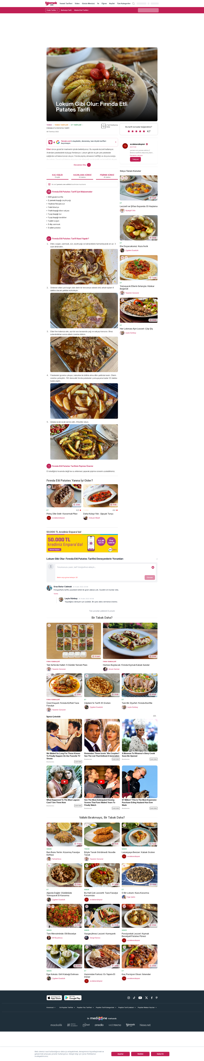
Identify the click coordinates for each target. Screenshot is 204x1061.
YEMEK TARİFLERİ (61, 125)
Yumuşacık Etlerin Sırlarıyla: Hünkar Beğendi (137, 287)
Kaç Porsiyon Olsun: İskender (136, 974)
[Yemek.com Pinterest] (156, 998)
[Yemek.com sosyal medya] (98, 1018)
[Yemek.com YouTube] (140, 998)
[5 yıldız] (144, 131)
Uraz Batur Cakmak (63, 586)
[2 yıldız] (132, 131)
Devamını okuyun (136, 155)
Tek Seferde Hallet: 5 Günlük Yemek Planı (67, 665)
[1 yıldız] (128, 131)
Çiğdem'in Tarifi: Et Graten (97, 703)
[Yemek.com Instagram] (129, 998)
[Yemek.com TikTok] (134, 998)
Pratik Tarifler (51, 10)
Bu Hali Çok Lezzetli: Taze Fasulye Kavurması (101, 894)
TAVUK (86, 849)
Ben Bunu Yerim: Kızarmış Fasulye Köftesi (63, 853)
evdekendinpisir (137, 144)
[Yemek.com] (51, 3)
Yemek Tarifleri (66, 3)
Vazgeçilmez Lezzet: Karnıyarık (100, 933)
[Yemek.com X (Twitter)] (146, 998)
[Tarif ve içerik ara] (133, 3)
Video (77, 3)
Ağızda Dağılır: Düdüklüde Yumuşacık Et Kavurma (59, 894)
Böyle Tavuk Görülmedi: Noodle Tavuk (99, 853)
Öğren (104, 3)
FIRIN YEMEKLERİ (53, 661)
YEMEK (49, 125)
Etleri (49, 149)
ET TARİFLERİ (76, 125)
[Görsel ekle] (153, 567)
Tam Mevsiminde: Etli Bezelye (61, 933)
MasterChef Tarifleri (81, 10)
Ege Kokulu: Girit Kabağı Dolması (63, 974)
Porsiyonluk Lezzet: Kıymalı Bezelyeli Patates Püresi (135, 934)
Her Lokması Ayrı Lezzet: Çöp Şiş (136, 328)
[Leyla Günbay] (61, 599)
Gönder (150, 577)
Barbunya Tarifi (66, 10)
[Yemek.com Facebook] (151, 998)
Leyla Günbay (71, 598)
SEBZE (49, 849)
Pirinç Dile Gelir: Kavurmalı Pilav (62, 513)
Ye (98, 3)
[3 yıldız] (136, 131)
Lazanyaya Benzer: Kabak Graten (138, 852)
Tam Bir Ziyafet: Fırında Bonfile (137, 703)
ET (48, 510)
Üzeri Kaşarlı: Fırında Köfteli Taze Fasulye (63, 704)
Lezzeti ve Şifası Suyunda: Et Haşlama (138, 206)
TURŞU (86, 510)
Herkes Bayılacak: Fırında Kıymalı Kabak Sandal (126, 665)
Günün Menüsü (88, 3)
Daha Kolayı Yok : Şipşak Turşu (98, 513)
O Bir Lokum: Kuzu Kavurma (135, 893)
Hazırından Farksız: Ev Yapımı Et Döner (99, 975)
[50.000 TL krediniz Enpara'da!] (82, 543)
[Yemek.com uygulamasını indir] (54, 997)
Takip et (135, 159)
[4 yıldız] (140, 131)
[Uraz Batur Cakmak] (49, 588)
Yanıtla (56, 594)
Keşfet (112, 3)
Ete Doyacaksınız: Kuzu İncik (134, 246)
